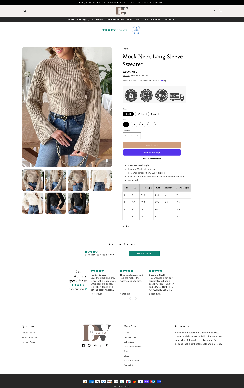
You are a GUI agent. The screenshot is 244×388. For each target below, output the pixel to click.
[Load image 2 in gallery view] (55, 180)
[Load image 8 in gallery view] (55, 203)
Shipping (126, 75)
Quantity (126, 130)
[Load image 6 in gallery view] (32, 203)
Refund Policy (28, 333)
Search (127, 351)
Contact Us (129, 365)
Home (126, 333)
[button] (25, 11)
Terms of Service (29, 337)
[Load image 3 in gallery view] (78, 180)
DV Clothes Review (133, 346)
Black (153, 114)
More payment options (152, 159)
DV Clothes (125, 386)
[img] (78, 285)
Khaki (128, 114)
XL (151, 124)
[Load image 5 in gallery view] (101, 180)
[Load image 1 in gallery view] (32, 180)
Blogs (126, 356)
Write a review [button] (144, 253)
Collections (129, 342)
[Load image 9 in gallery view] (78, 203)
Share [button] (128, 226)
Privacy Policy (28, 342)
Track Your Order (132, 360)
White (141, 114)
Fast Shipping (130, 337)
